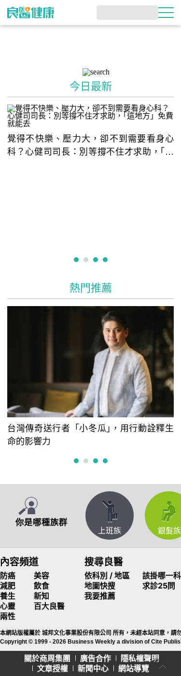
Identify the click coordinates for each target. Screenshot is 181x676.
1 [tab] (77, 260)
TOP (162, 667)
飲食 (41, 585)
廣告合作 (95, 658)
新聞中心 (93, 668)
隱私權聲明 (140, 658)
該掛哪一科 (161, 575)
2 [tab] (87, 260)
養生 (7, 596)
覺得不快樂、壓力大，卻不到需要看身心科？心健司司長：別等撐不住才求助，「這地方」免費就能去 (90, 146)
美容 (41, 575)
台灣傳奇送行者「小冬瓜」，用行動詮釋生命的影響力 (90, 435)
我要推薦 (99, 596)
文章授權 (52, 668)
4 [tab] (106, 260)
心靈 (7, 606)
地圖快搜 (99, 585)
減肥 (7, 585)
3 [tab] (97, 260)
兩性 (7, 616)
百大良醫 (49, 606)
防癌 (7, 575)
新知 (41, 596)
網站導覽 (133, 668)
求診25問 (158, 585)
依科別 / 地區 (107, 575)
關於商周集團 (47, 658)
